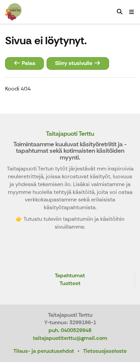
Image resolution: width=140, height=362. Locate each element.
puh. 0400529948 (70, 330)
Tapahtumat (70, 276)
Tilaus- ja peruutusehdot (43, 351)
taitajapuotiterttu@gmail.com (70, 338)
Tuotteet (70, 283)
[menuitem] (119, 12)
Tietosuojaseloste (105, 351)
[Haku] (119, 12)
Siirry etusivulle (74, 63)
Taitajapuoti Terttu (70, 134)
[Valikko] (131, 12)
